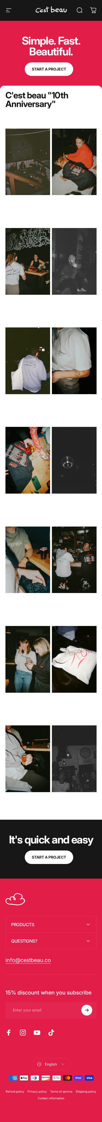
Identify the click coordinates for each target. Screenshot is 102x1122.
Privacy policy (37, 1091)
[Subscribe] (86, 1010)
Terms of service (61, 1091)
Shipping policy (86, 1091)
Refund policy (15, 1091)
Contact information (51, 1098)
